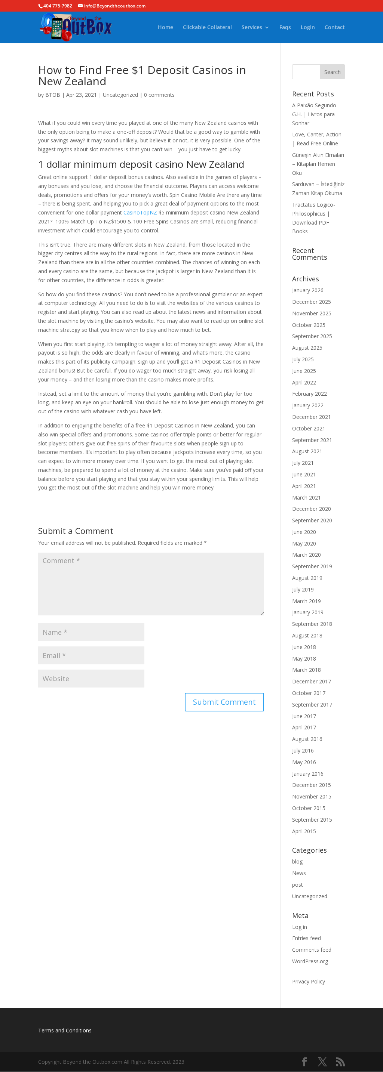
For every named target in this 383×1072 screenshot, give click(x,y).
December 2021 (311, 416)
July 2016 (303, 750)
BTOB (52, 94)
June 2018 (304, 647)
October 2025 (308, 324)
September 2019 (312, 566)
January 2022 (308, 405)
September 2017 (312, 704)
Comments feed (311, 949)
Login (308, 28)
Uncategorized (120, 94)
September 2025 (312, 336)
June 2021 (304, 474)
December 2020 (311, 508)
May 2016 (304, 762)
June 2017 (304, 716)
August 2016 (307, 738)
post (297, 884)
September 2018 (312, 623)
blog (297, 861)
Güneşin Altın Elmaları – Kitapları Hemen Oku (318, 163)
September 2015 (312, 819)
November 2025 (311, 313)
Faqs (285, 28)
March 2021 (306, 497)
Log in (299, 926)
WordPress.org (310, 961)
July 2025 (303, 359)
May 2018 (304, 658)
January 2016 (308, 773)
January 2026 (308, 290)
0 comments (159, 94)
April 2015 (304, 831)
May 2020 (304, 543)
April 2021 (304, 485)
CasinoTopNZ (140, 212)
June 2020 (304, 531)
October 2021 (308, 428)
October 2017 (308, 692)
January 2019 (308, 612)
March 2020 (306, 554)
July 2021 (303, 462)
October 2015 (308, 808)
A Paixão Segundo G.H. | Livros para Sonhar (314, 114)
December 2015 (311, 784)
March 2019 (306, 601)
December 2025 (311, 301)
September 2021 (312, 440)
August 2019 (307, 577)
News (299, 873)
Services (252, 28)
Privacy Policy (308, 981)
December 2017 (311, 681)
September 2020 (312, 520)
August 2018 (307, 635)
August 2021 (307, 451)
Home (165, 28)
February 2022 (309, 393)
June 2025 (304, 370)
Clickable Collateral (207, 28)
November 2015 (311, 796)
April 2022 (304, 382)
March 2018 (306, 669)
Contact (335, 28)
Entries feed (306, 938)
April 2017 (304, 727)
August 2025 (307, 347)
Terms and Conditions (65, 1030)
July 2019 (303, 589)
